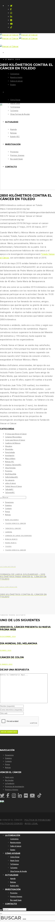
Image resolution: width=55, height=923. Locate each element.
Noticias (8, 514)
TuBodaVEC (9, 489)
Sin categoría (9, 480)
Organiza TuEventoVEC (13, 465)
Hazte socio (9, 777)
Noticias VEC (9, 461)
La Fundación (9, 783)
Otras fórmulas (10, 468)
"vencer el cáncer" (13, 528)
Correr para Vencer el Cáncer (15, 440)
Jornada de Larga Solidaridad (18, 536)
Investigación (9, 455)
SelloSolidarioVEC (11, 477)
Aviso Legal (31, 823)
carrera (8, 532)
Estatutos (8, 505)
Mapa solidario (10, 458)
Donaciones (9, 502)
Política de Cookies (11, 823)
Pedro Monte (10, 543)
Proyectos (8, 471)
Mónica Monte (11, 539)
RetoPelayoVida (10, 474)
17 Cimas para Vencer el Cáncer (16, 434)
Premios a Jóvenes (11, 789)
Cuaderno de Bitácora (12, 443)
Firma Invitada (10, 452)
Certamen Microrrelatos (13, 437)
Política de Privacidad (37, 820)
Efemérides (9, 449)
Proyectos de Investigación (14, 786)
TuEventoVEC (10, 492)
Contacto (8, 508)
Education (8, 446)
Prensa (7, 511)
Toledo (8, 546)
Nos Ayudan (9, 780)
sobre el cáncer (10, 483)
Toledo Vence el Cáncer (13, 486)
